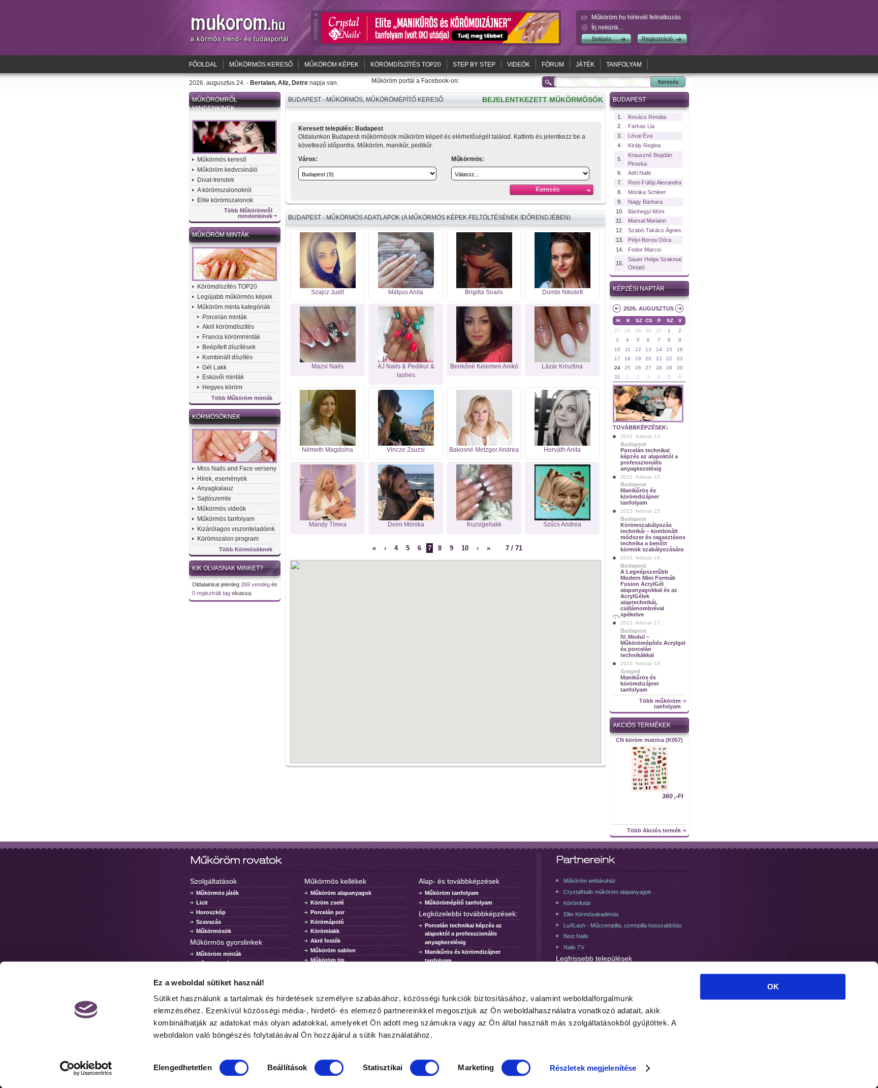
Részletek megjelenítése (593, 1068)
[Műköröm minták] (234, 280)
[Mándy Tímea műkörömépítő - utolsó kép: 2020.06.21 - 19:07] (328, 518)
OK (773, 986)
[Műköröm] (240, 42)
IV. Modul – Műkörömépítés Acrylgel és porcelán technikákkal (652, 646)
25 (627, 367)
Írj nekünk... (607, 27)
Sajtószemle (214, 498)
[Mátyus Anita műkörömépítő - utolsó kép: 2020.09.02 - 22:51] (406, 286)
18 (627, 358)
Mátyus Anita (405, 292)
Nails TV (573, 947)
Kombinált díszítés (227, 357)
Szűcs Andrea (562, 524)
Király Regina (644, 145)
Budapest (629, 99)
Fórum (553, 64)
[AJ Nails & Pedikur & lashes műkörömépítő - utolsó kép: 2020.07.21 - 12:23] (406, 360)
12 (638, 349)
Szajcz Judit (327, 292)
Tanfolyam (624, 64)
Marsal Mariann (647, 220)
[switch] (329, 1068)
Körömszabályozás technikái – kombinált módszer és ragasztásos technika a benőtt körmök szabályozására (652, 537)
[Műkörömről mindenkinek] (234, 153)
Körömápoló (327, 922)
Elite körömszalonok (225, 200)
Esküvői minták (223, 377)
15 (669, 349)
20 (648, 358)
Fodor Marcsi (644, 249)
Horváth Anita (562, 449)
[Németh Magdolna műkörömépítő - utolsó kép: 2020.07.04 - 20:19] (328, 443)
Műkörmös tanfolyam (226, 518)
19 (638, 358)
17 (617, 358)
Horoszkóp (211, 912)
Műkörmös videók (221, 508)
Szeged (630, 671)
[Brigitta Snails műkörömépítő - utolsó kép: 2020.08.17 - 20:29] (484, 286)
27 (617, 330)
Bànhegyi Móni (646, 211)
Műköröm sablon (333, 950)
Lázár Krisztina (562, 366)
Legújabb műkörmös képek (234, 296)
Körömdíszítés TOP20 (405, 64)
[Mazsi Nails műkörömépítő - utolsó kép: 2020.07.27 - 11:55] (328, 360)
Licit (202, 902)
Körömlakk (324, 931)
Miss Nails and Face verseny (236, 468)
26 (638, 367)
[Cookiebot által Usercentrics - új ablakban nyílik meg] (86, 1068)
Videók (518, 64)
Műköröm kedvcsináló (227, 169)
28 (627, 330)
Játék (585, 64)
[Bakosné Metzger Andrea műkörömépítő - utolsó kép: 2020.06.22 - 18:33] (484, 443)
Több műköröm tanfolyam (660, 703)
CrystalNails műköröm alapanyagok (607, 892)
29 (638, 330)
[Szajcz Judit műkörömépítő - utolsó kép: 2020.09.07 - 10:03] (328, 286)
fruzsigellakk (484, 524)
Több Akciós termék (654, 830)
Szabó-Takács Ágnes (654, 230)
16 (680, 349)
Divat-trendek (215, 179)
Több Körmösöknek (245, 549)
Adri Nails (639, 173)
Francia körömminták (231, 336)
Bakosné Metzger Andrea (484, 449)
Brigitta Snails (484, 292)
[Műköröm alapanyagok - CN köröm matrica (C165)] (649, 790)
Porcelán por (327, 912)
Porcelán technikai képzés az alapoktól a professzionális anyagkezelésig (649, 459)
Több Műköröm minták (241, 398)
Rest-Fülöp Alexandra (654, 182)
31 (659, 330)
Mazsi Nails (327, 366)
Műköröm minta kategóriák (233, 306)
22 (669, 358)
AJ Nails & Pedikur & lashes (406, 371)
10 (464, 548)
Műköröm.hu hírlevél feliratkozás (636, 17)
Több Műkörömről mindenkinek (248, 213)
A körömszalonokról (224, 190)
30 (648, 330)
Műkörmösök (213, 931)
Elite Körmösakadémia (590, 914)
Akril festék (325, 941)
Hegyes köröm (222, 387)
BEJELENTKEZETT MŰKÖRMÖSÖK (542, 100)
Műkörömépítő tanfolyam (458, 902)
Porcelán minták (224, 317)
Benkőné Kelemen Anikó (484, 366)
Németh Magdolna (327, 449)
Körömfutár (577, 903)
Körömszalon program (228, 538)
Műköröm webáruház (589, 881)
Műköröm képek (331, 64)
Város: (308, 159)
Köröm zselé (327, 902)
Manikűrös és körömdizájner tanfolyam (639, 496)
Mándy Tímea (328, 524)
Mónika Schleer (647, 192)
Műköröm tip (327, 960)
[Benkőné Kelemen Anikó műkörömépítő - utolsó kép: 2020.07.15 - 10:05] (484, 360)
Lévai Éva (640, 136)
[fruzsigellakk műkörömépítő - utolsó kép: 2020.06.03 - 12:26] (484, 518)
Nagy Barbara (645, 202)
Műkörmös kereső (261, 64)
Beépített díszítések (229, 347)
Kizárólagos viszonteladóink (236, 529)
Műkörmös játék (217, 893)
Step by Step (474, 64)
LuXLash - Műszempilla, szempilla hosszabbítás (622, 925)
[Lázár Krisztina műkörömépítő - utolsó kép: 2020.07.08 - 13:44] (562, 360)
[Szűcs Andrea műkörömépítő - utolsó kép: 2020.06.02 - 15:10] (562, 518)
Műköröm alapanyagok (340, 893)
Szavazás (208, 922)
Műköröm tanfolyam (452, 893)
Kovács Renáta (647, 117)
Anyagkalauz (215, 488)
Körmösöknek (216, 416)
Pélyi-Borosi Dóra (649, 240)
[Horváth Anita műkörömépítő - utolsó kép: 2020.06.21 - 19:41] (562, 443)
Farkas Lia (641, 126)
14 (659, 349)
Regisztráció (657, 39)
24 (617, 367)
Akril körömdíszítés (228, 326)
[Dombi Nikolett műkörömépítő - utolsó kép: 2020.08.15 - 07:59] (562, 286)
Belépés (602, 39)
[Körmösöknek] (234, 461)
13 (648, 349)
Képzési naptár (639, 288)
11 (628, 349)
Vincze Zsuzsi (406, 449)
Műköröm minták (220, 234)
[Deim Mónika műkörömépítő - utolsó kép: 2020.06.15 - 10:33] (406, 518)
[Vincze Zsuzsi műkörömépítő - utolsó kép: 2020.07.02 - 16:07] (406, 443)
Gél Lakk (214, 367)
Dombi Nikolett (562, 292)
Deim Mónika (406, 524)
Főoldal (203, 64)
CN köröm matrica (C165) (649, 740)
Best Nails (575, 936)
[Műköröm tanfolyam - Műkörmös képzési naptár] (648, 421)
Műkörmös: (467, 159)
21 (659, 358)
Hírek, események (222, 478)
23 (680, 358)
